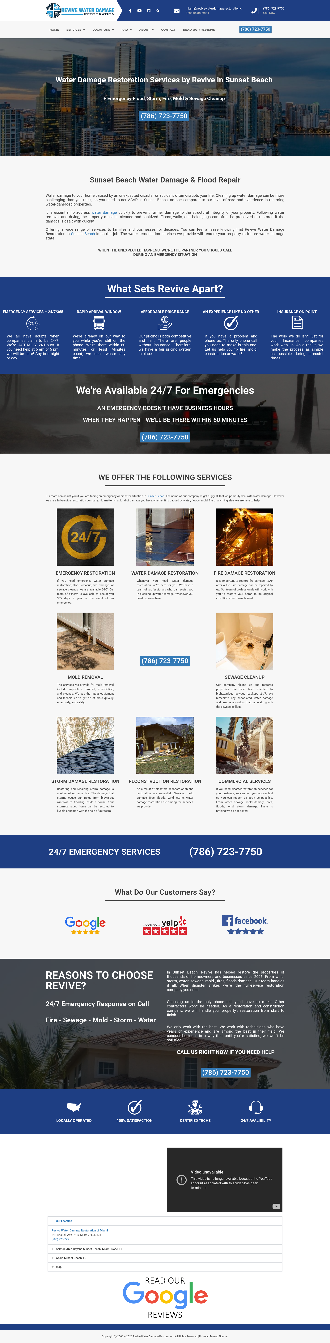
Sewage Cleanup (244, 677)
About (144, 29)
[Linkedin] (149, 11)
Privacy (203, 1336)
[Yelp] (158, 11)
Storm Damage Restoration (85, 781)
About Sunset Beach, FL (71, 1258)
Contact (168, 29)
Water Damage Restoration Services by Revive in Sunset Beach (164, 79)
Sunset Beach (83, 233)
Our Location (64, 1221)
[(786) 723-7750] (254, 11)
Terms (213, 1336)
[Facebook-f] (130, 11)
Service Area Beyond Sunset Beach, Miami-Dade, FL (89, 1249)
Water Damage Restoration (165, 573)
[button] (165, 1221)
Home (54, 29)
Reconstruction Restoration (165, 781)
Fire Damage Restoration (244, 573)
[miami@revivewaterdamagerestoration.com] (177, 11)
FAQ (124, 29)
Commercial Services (244, 781)
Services (73, 29)
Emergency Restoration (85, 573)
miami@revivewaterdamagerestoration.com (216, 8)
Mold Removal (85, 677)
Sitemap (223, 1336)
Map (58, 1267)
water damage (104, 212)
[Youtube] (140, 11)
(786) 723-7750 (273, 8)
